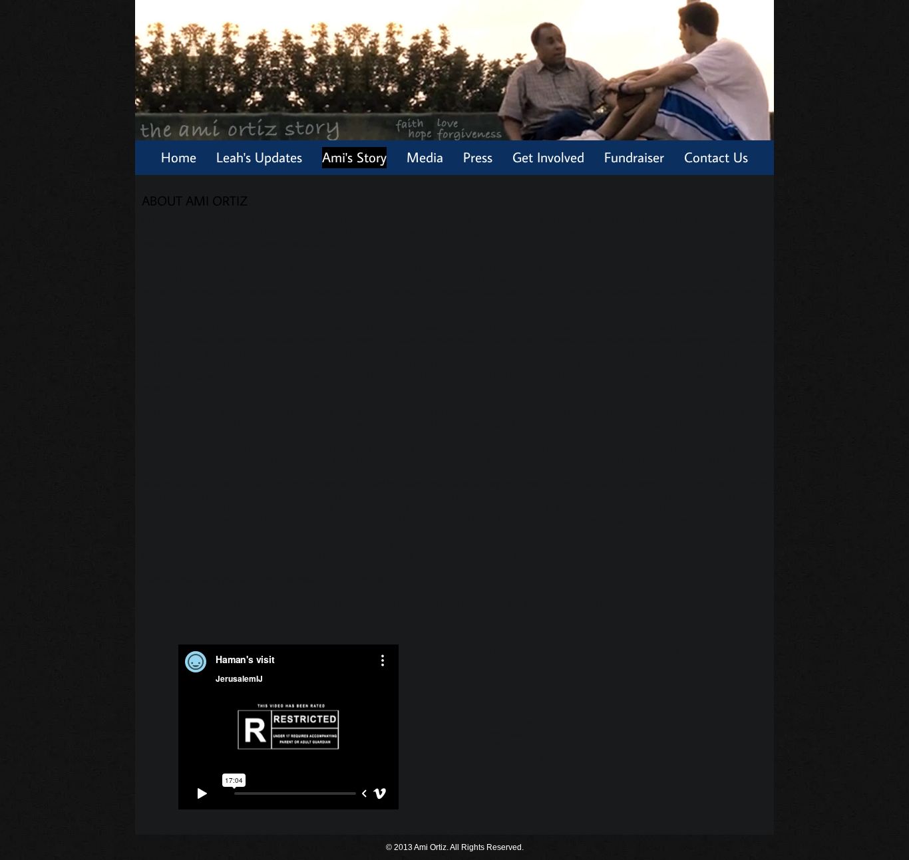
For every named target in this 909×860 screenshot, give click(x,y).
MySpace (591, 650)
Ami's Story (354, 157)
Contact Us (716, 157)
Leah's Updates (259, 157)
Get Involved (548, 157)
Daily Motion (683, 650)
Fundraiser (634, 157)
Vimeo (552, 650)
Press (477, 157)
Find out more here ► (360, 580)
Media (425, 157)
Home (178, 157)
